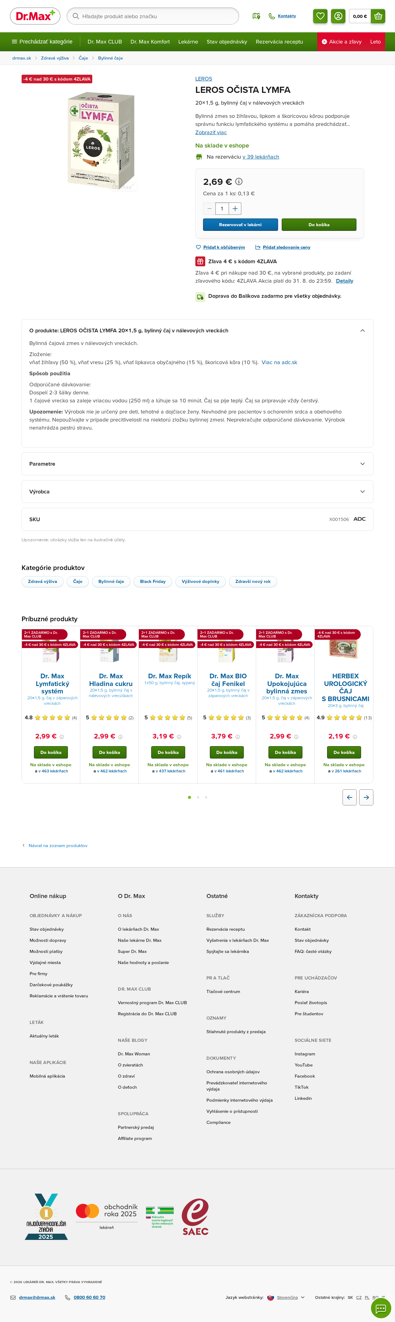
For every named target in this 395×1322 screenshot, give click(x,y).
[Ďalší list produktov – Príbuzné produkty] (366, 797)
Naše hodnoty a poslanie (143, 962)
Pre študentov (309, 1013)
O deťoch (127, 1087)
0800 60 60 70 (89, 1297)
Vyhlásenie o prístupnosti (232, 1111)
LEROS (203, 78)
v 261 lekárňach (346, 771)
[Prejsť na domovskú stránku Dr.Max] (35, 16)
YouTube (304, 1064)
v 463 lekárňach (53, 771)
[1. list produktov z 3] (189, 797)
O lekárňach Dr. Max (138, 929)
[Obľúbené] (320, 16)
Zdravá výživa (42, 581)
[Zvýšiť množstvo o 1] (235, 208)
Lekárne (188, 41)
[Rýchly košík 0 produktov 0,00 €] (378, 16)
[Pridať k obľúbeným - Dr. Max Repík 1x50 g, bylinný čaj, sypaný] (190, 633)
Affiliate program (135, 1138)
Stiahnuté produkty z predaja (236, 1031)
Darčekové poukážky (51, 984)
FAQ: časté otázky (313, 951)
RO (375, 1297)
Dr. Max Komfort (150, 41)
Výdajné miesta (45, 962)
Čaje (77, 581)
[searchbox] (153, 16)
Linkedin (303, 1098)
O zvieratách (130, 1064)
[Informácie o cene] (239, 181)
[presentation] (51, 649)
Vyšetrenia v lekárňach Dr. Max (237, 940)
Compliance (218, 1122)
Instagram (305, 1053)
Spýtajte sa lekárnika (227, 951)
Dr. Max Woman (134, 1053)
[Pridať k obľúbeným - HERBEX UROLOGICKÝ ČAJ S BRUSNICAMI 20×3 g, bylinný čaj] (366, 633)
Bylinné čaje (111, 581)
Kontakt (303, 929)
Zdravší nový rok (253, 581)
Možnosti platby (46, 951)
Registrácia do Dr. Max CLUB (147, 1013)
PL (367, 1297)
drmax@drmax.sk (37, 1297)
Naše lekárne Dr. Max (139, 940)
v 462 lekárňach (112, 771)
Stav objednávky (227, 41)
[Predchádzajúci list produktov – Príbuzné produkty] (350, 797)
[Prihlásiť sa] (338, 16)
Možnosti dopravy (48, 940)
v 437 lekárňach (170, 771)
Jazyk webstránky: (245, 1297)
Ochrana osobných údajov (233, 1071)
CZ (359, 1297)
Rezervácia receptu (279, 41)
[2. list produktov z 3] (198, 797)
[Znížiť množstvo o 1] (209, 208)
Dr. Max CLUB (105, 41)
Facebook (305, 1076)
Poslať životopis (311, 1002)
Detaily (344, 280)
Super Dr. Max (132, 951)
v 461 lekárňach (229, 771)
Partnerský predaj (136, 1127)
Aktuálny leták (44, 1035)
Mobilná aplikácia (47, 1076)
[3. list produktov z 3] (206, 797)
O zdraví (126, 1076)
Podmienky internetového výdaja (239, 1100)
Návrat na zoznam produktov (58, 845)
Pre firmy (38, 973)
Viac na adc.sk (279, 362)
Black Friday (153, 581)
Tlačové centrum (223, 991)
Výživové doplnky (200, 581)
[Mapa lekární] (256, 16)
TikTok (302, 1087)
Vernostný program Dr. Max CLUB (152, 1002)
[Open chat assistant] (381, 1308)
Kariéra (302, 991)
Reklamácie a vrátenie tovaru (59, 995)
